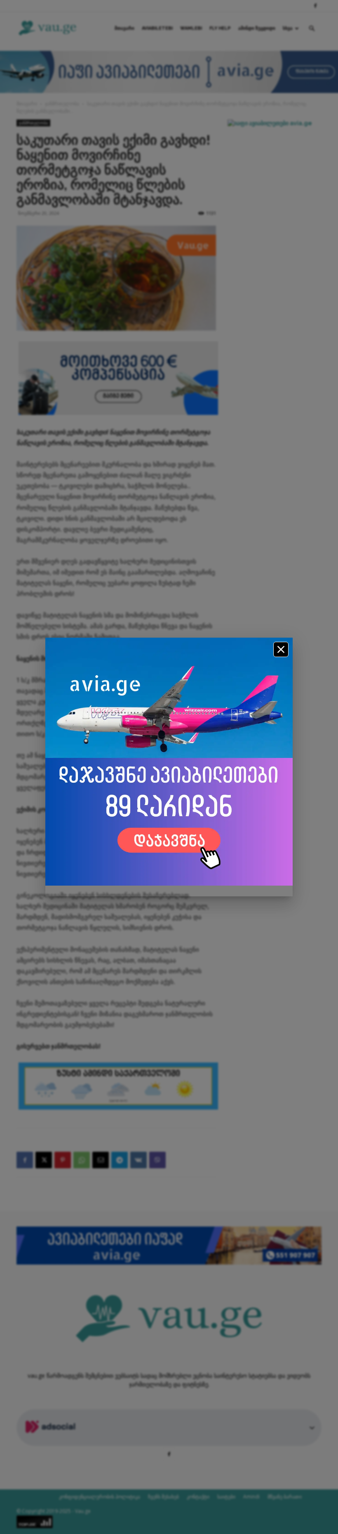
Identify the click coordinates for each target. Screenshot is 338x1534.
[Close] (281, 649)
